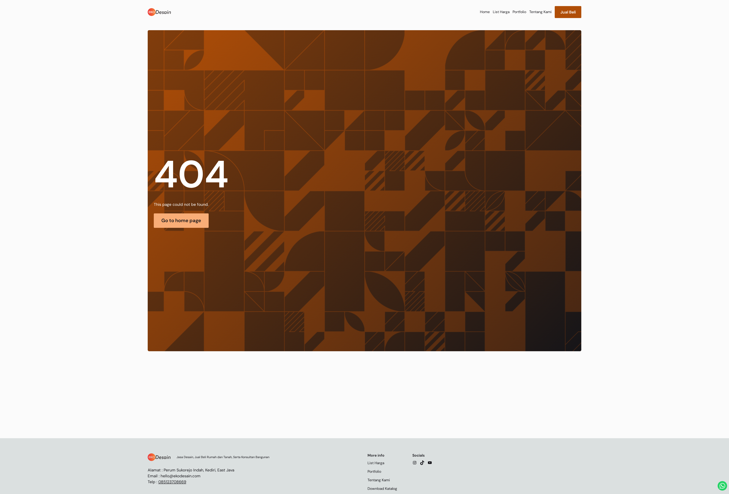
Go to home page (181, 220)
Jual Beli (568, 12)
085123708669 (172, 481)
